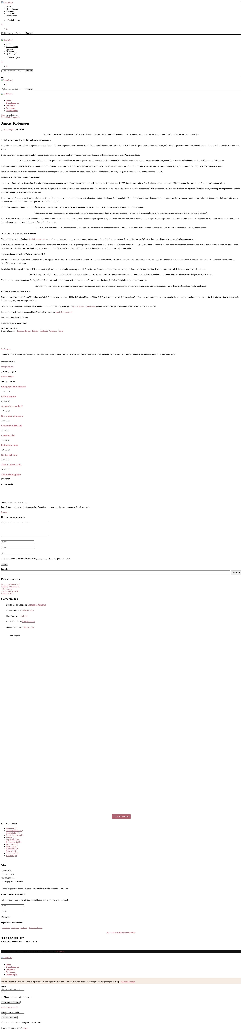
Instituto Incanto (9, 445)
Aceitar (124, 982)
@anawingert (11, 16)
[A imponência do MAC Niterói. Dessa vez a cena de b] (30, 727)
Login (25, 1028)
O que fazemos (12, 9)
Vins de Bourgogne (11, 474)
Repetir (4, 512)
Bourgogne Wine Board (13, 386)
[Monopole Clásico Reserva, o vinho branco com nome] (211, 727)
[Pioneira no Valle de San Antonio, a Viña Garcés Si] (211, 658)
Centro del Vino (9, 455)
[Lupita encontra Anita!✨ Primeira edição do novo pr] (30, 658)
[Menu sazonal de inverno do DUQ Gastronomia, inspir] (90, 658)
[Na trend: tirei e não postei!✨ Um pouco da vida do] (30, 692)
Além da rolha (8, 396)
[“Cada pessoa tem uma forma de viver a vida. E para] (211, 795)
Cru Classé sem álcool (12, 416)
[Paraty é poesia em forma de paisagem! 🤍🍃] (30, 761)
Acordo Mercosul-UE (12, 406)
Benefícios (11, 828)
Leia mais (131, 982)
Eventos (11, 837)
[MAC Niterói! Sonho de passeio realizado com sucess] (90, 727)
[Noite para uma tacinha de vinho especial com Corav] (151, 692)
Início (8, 7)
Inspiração (12, 844)
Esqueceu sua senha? (9, 1007)
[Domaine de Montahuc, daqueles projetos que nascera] (151, 658)
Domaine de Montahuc (10, 587)
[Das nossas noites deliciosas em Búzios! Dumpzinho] (151, 727)
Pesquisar (5, 569)
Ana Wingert (9, 129)
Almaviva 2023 (7, 593)
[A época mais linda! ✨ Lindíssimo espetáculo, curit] (90, 761)
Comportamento (14, 831)
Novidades (10, 13)
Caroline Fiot (8, 435)
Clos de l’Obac (29, 627)
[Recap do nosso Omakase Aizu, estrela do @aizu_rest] (90, 795)
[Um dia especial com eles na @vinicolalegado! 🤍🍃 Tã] (90, 692)
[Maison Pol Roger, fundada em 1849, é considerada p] (151, 795)
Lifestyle (11, 846)
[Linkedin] (8, 96)
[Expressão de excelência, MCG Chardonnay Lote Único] (151, 761)
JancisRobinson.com (37, 239)
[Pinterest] (6, 96)
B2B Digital (60, 951)
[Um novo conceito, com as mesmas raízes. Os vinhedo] (30, 795)
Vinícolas (11, 856)
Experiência (12, 840)
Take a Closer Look (11, 464)
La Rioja (24, 616)
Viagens (11, 851)
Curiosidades (13, 833)
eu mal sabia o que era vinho (84, 306)
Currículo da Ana (14, 835)
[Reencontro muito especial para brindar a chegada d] (211, 692)
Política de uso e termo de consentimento (121, 932)
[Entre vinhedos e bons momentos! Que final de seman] (211, 761)
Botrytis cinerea (28, 622)
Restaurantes (12, 849)
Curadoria (10, 11)
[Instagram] (4, 96)
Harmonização (13, 842)
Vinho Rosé (12, 853)
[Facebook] (2, 96)
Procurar (29, 33)
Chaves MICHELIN (11, 425)
